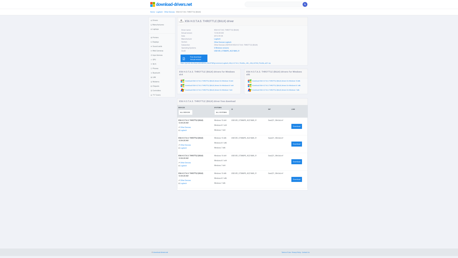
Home (152, 12)
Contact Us (306, 252)
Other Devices (169, 12)
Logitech (159, 12)
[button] (162, 29)
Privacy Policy (296, 252)
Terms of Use (286, 252)
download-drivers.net (174, 4)
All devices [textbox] (185, 112)
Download (296, 126)
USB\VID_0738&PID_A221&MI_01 (227, 51)
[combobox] (274, 4)
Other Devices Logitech (222, 42)
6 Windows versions (221, 48)
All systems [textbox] (221, 112)
